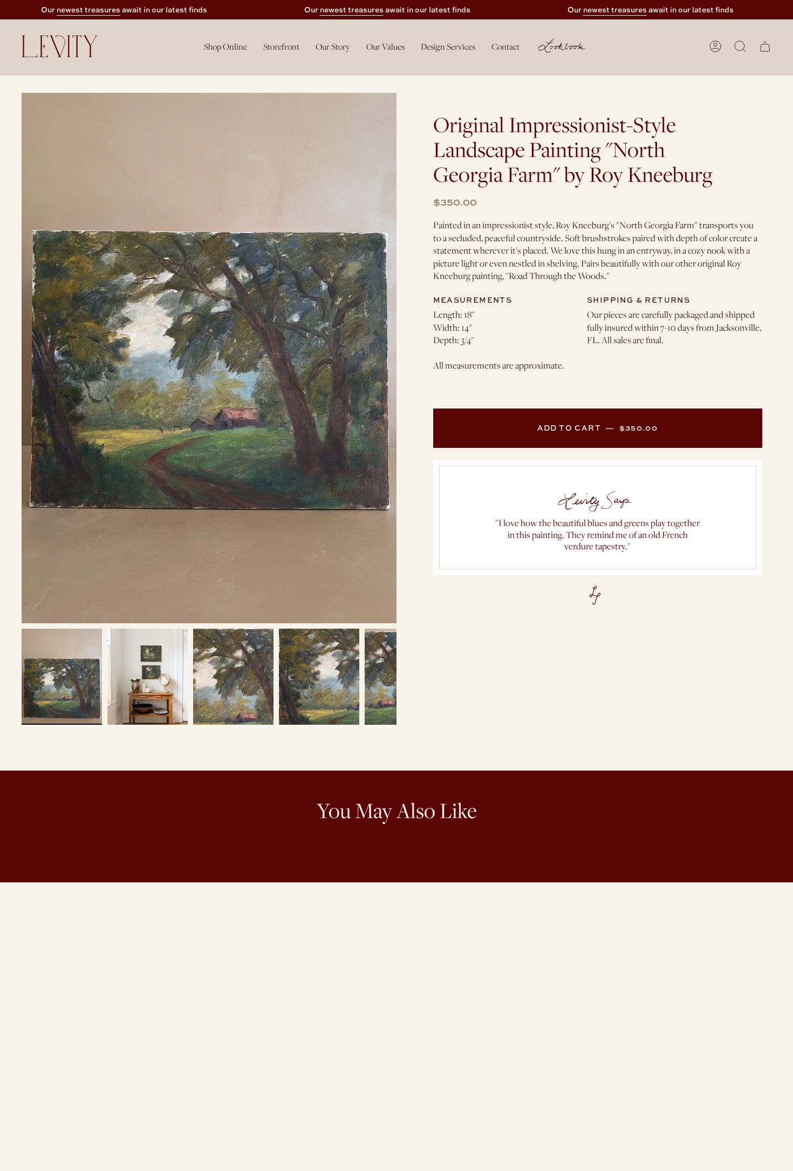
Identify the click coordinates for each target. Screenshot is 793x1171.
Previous (21, 358)
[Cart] (765, 46)
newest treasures (88, 9)
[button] (225, 46)
